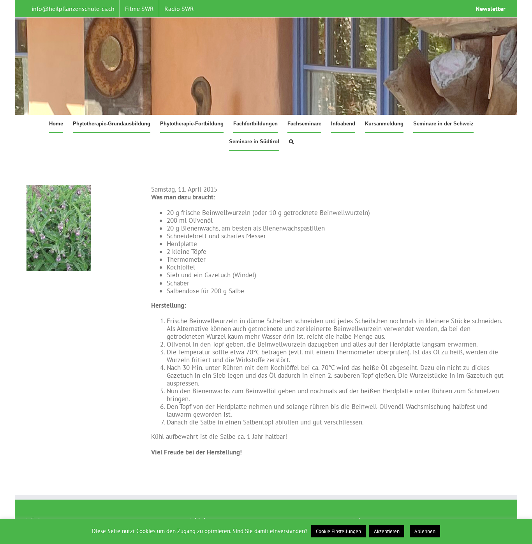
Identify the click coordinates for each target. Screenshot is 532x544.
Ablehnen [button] (424, 531)
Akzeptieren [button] (387, 531)
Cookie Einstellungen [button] (338, 531)
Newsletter (491, 8)
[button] (291, 142)
